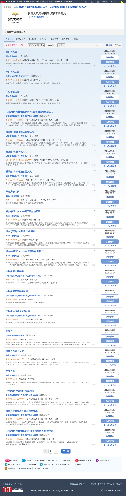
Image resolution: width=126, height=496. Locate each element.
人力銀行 (5, 2)
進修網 (38, 2)
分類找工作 (45, 2)
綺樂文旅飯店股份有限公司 (17, 136)
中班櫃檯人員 (12, 91)
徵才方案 (101, 484)
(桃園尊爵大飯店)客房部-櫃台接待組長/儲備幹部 (29, 430)
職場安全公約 (13, 484)
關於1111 (74, 484)
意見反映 (111, 484)
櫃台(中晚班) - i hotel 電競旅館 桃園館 (25, 251)
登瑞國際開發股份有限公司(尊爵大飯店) (22, 116)
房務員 (9, 330)
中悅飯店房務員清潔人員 (18, 311)
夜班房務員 (11, 51)
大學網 (66, 2)
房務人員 (10, 370)
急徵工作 (43, 39)
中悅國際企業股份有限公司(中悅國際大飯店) (24, 275)
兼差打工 (32, 2)
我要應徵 (110, 62)
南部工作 (22, 2)
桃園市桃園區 (110, 51)
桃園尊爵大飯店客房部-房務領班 (22, 410)
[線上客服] (122, 1)
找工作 (119, 484)
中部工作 (15, 2)
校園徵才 (60, 2)
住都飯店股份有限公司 (15, 335)
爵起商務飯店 (11, 56)
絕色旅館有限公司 (13, 355)
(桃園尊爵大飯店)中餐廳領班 (20, 390)
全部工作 (9, 39)
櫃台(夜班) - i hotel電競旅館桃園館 (23, 211)
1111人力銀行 (19, 7)
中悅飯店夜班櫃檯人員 (17, 291)
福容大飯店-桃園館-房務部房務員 (63, 7)
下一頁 (66, 451)
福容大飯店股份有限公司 (37, 7)
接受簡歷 (32, 39)
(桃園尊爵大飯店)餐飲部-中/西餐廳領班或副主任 (29, 111)
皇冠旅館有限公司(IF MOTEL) (18, 76)
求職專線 (107, 491)
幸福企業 (53, 2)
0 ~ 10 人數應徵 (110, 66)
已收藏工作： (16, 45)
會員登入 (105, 2)
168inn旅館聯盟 (12, 196)
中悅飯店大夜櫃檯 (15, 271)
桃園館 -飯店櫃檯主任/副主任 (20, 131)
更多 (70, 2)
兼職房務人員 (12, 191)
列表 (119, 45)
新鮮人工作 (20, 39)
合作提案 (92, 484)
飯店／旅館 (23, 56)
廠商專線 (118, 491)
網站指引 (83, 484)
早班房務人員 (12, 71)
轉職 (27, 2)
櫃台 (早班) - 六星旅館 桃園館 (20, 231)
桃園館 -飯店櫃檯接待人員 (19, 171)
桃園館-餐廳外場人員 (16, 151)
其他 (76, 39)
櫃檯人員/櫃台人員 (15, 350)
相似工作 (83, 7)
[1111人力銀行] (13, 489)
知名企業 (65, 39)
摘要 (110, 45)
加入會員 (114, 2)
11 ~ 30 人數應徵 (110, 365)
